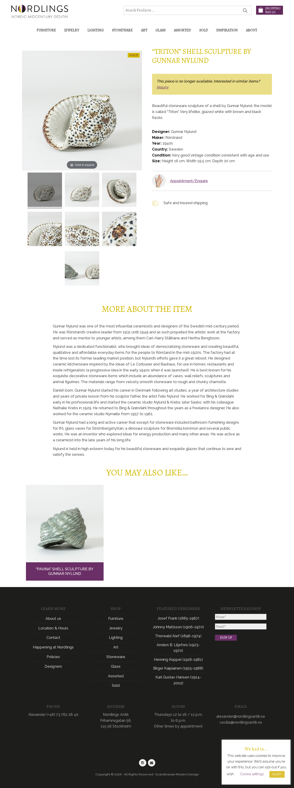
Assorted (116, 676)
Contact (53, 637)
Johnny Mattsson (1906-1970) (178, 627)
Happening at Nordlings (53, 647)
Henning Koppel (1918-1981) (178, 659)
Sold (203, 30)
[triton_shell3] (119, 190)
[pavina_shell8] (82, 269)
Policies (53, 657)
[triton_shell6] (119, 229)
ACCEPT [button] (277, 774)
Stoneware (115, 657)
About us (53, 618)
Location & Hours (53, 628)
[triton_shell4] (45, 229)
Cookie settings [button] (252, 774)
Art (115, 647)
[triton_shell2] (82, 190)
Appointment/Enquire (189, 181)
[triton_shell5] (82, 229)
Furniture (115, 618)
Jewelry (116, 628)
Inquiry (163, 87)
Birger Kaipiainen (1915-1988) (178, 668)
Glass (116, 666)
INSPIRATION (227, 30)
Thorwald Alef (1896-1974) (178, 636)
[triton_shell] (45, 190)
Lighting (116, 637)
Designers (53, 666)
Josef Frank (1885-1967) (178, 618)
